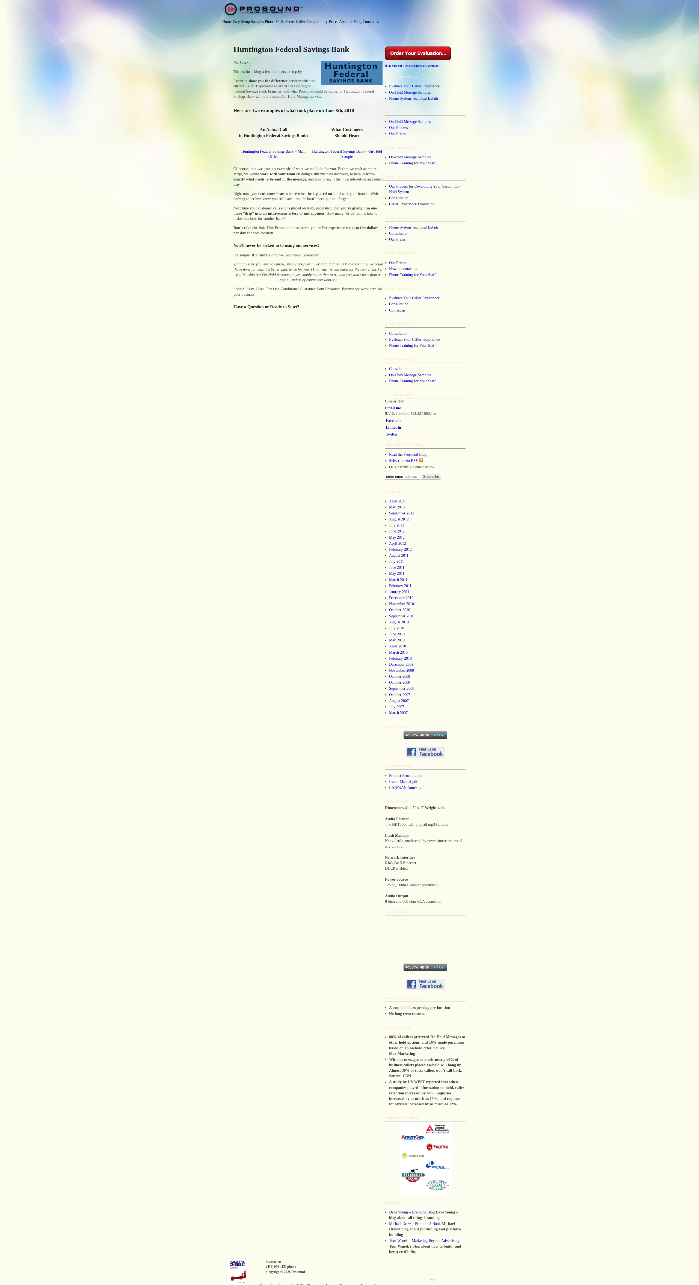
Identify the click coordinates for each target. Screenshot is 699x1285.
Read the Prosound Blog (407, 454)
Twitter (392, 434)
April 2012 (397, 543)
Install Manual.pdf (403, 781)
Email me (393, 408)
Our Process (398, 127)
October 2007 (399, 694)
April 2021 (397, 501)
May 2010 (397, 640)
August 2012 (399, 519)
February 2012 (400, 549)
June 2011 (396, 567)
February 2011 (400, 586)
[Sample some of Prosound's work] (425, 1158)
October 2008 (399, 682)
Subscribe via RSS (404, 460)
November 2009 (401, 670)
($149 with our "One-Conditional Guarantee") (412, 65)
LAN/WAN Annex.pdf (406, 787)
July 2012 (396, 525)
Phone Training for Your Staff (412, 163)
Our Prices (397, 133)
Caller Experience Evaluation (411, 204)
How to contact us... (404, 269)
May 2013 (397, 507)
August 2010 (399, 622)
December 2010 (401, 598)
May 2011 (396, 573)
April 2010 (397, 646)
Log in (432, 1279)
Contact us (397, 310)
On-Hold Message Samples (410, 92)
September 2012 (401, 513)
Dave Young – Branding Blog (412, 1212)
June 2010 (397, 634)
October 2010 (399, 610)
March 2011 (398, 580)
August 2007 (399, 700)
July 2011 (396, 561)
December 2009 (401, 664)
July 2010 (396, 628)
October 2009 (399, 676)
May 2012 (397, 537)
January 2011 (399, 592)
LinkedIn (393, 427)
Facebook (394, 420)
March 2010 (398, 652)
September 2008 (401, 688)
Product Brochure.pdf (406, 775)
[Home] (263, 10)
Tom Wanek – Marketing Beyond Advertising (424, 1240)
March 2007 (398, 712)
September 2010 (401, 616)
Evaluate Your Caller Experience (414, 86)
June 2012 (397, 531)
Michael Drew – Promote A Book (415, 1223)
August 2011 (398, 555)
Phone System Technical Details (414, 98)
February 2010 (400, 658)
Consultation (398, 198)
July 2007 (396, 706)
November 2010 (401, 604)
